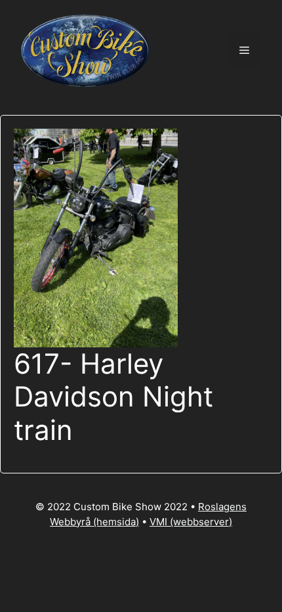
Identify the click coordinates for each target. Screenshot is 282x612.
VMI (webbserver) (191, 521)
